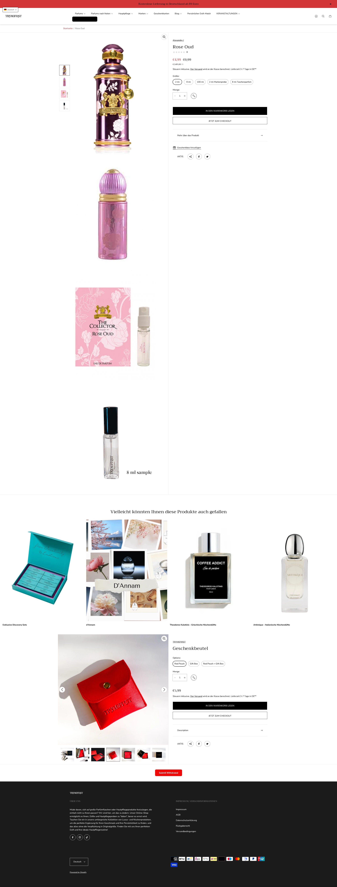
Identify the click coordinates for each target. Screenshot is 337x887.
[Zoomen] (164, 37)
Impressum (181, 809)
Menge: (176, 90)
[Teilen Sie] (190, 157)
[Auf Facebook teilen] (199, 157)
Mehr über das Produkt (188, 135)
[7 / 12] (83, 754)
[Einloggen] (316, 16)
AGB (178, 814)
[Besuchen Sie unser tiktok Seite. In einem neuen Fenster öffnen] (87, 837)
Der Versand (196, 69)
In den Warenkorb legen (220, 110)
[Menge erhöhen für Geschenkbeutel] (184, 677)
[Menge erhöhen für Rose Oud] (184, 95)
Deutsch (77, 861)
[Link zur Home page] (76, 793)
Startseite (68, 28)
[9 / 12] (113, 754)
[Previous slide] (62, 690)
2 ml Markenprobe (218, 81)
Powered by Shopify (78, 872)
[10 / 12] (128, 754)
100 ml (200, 81)
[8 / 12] (98, 754)
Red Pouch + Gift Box (213, 663)
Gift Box (194, 663)
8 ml (188, 81)
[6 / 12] (67, 754)
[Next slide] (164, 690)
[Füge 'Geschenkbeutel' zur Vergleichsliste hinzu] (194, 678)
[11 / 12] (143, 754)
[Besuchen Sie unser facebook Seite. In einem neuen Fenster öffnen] (73, 837)
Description (182, 730)
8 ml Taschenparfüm (241, 81)
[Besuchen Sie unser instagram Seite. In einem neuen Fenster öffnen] (80, 837)
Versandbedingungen (186, 831)
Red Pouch (179, 663)
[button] (10, 9)
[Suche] (323, 16)
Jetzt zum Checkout (220, 121)
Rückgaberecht (183, 825)
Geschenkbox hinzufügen (189, 147)
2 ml (177, 81)
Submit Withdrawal (168, 772)
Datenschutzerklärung (186, 820)
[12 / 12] (159, 754)
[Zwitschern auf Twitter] (207, 157)
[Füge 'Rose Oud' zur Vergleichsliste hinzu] (194, 96)
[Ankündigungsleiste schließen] (330, 4)
